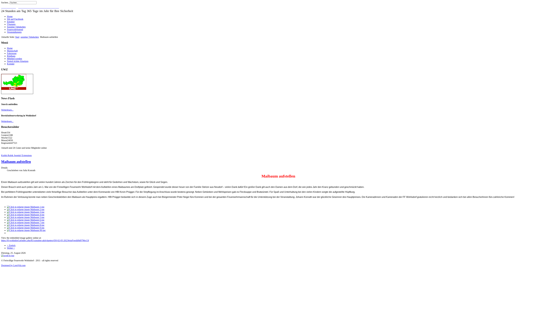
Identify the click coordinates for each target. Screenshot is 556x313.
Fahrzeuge (12, 53)
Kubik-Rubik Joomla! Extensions (16, 155)
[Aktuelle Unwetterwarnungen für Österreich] (13, 89)
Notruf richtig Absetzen (17, 61)
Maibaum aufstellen (16, 161)
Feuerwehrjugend (15, 29)
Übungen (11, 24)
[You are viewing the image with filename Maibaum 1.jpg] (25, 207)
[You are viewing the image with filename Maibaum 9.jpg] (25, 227)
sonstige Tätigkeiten (30, 37)
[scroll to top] (7, 255)
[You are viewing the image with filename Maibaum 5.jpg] (25, 217)
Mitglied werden (14, 58)
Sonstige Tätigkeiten (16, 27)
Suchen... (5, 2)
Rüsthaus (11, 56)
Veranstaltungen (14, 32)
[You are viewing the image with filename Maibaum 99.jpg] (26, 230)
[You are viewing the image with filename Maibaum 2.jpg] (25, 209)
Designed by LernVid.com (13, 265)
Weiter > (11, 248)
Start (17, 37)
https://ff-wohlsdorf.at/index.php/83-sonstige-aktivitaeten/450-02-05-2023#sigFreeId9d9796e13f (45, 240)
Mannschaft (12, 51)
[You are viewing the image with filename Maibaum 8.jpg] (25, 225)
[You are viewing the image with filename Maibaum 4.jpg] (25, 214)
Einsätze (11, 21)
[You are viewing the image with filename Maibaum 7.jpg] (25, 222)
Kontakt (10, 64)
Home (10, 16)
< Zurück (11, 245)
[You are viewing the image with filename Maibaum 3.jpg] (25, 212)
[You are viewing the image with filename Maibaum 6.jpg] (25, 220)
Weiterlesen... (7, 110)
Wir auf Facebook (15, 19)
